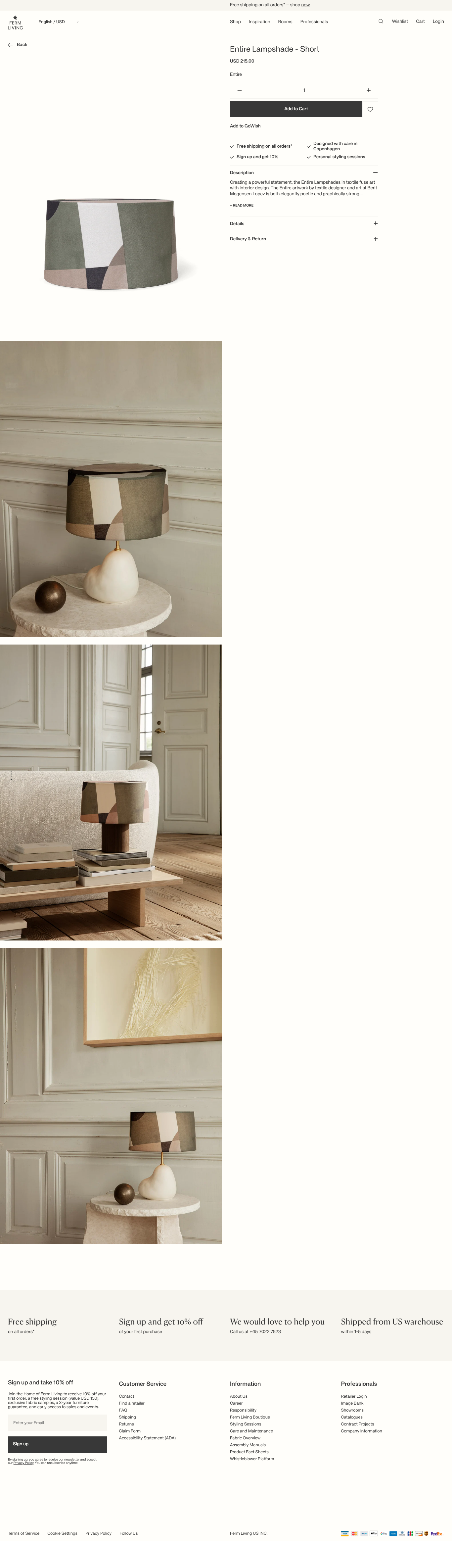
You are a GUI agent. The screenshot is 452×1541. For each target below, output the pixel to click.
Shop (235, 22)
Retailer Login (354, 1396)
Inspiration (259, 22)
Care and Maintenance (251, 1431)
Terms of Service (23, 1533)
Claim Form (130, 1431)
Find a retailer (132, 1403)
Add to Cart (296, 109)
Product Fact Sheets (249, 1452)
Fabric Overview (245, 1438)
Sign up (20, 1444)
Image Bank (352, 1403)
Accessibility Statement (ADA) (147, 1438)
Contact (126, 1396)
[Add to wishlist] (370, 109)
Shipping (127, 1417)
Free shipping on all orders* (265, 146)
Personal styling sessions (339, 157)
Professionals (314, 22)
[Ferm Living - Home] (15, 22)
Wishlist (400, 22)
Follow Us (128, 1533)
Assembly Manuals (248, 1445)
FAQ (123, 1410)
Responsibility (243, 1410)
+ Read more (241, 206)
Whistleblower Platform (252, 1459)
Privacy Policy (24, 1463)
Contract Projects (357, 1424)
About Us (239, 1396)
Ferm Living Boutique (250, 1417)
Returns (126, 1424)
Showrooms (352, 1410)
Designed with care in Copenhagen (335, 147)
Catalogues (352, 1417)
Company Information (361, 1431)
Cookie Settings (62, 1533)
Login (438, 22)
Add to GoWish (245, 126)
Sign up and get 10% (257, 157)
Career (236, 1403)
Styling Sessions (245, 1424)
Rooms (285, 22)
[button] (16, 46)
